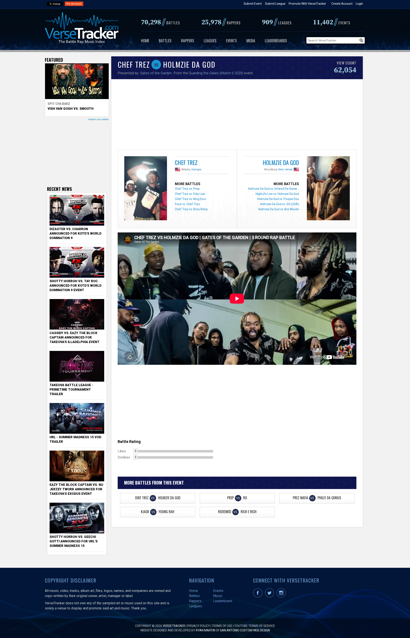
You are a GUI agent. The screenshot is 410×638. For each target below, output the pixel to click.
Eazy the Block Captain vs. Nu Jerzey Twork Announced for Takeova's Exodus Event (76, 489)
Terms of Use (222, 626)
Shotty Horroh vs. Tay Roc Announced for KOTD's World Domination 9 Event (75, 285)
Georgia (196, 169)
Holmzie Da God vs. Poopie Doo (278, 199)
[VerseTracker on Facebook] (258, 596)
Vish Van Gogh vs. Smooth (71, 109)
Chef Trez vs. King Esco (190, 199)
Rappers (187, 40)
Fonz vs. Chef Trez (187, 204)
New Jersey (285, 169)
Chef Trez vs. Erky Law (190, 194)
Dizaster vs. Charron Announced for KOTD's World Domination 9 (75, 233)
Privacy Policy (198, 626)
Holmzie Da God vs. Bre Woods (278, 209)
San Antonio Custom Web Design (245, 630)
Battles (165, 40)
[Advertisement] (237, 115)
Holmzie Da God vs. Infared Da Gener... (273, 188)
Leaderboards (276, 40)
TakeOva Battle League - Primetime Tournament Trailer (71, 389)
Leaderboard (222, 601)
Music (217, 596)
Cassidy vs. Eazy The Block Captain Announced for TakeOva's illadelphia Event (75, 337)
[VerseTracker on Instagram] (282, 596)
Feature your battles (98, 119)
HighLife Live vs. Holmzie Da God (277, 194)
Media (250, 40)
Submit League (275, 3)
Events (231, 40)
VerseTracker (174, 626)
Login (359, 3)
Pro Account (74, 3)
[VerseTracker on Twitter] (270, 596)
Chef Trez (186, 162)
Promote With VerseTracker (307, 3)
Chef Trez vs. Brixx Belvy (191, 209)
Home (145, 40)
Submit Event (253, 3)
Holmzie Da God (281, 162)
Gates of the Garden (156, 73)
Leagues (210, 40)
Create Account (342, 3)
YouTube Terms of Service (254, 626)
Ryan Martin (205, 630)
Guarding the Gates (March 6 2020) (216, 73)
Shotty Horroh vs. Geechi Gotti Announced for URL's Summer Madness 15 (74, 541)
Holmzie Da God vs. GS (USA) (279, 204)
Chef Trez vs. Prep (187, 188)
